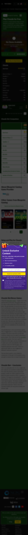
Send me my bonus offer (14, 274)
